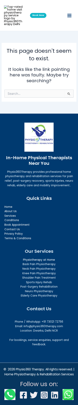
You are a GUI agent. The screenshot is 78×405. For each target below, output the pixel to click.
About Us (10, 211)
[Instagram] (44, 395)
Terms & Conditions (17, 238)
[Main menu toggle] (69, 15)
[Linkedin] (55, 395)
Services (10, 216)
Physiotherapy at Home (39, 260)
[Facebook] (23, 395)
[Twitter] (34, 395)
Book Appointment (17, 225)
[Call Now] (9, 394)
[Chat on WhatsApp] (68, 394)
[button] (39, 15)
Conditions (11, 220)
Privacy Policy (13, 234)
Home (8, 207)
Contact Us (12, 229)
